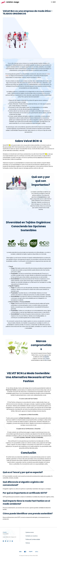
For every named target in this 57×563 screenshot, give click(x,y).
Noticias (28, 543)
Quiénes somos (30, 532)
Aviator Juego (12, 2)
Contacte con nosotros (32, 536)
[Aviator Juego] (3, 2)
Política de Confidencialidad (33, 539)
